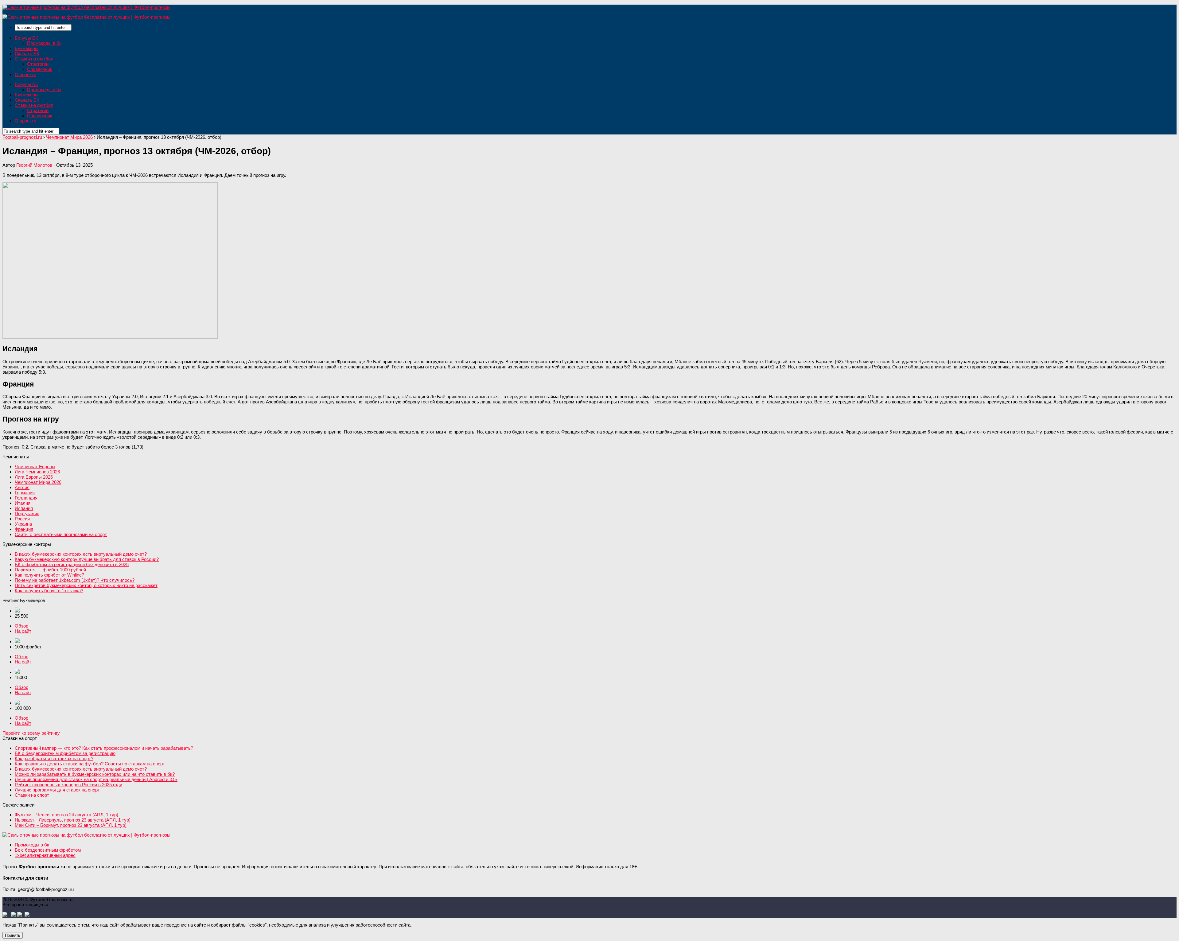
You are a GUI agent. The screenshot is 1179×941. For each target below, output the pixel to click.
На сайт (23, 631)
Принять (12, 935)
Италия (22, 503)
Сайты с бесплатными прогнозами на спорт (61, 534)
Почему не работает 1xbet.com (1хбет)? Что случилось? (74, 580)
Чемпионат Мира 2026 (38, 482)
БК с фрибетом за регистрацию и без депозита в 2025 (72, 564)
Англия (22, 487)
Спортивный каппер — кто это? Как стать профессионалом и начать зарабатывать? (104, 748)
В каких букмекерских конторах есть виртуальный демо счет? (81, 554)
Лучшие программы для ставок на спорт (57, 789)
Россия (22, 518)
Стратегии (38, 64)
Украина (23, 524)
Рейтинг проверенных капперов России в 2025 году (68, 784)
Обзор (21, 625)
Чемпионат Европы (35, 466)
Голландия (26, 497)
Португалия (27, 513)
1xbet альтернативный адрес (45, 855)
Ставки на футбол (34, 58)
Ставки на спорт (32, 795)
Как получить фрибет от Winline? (49, 574)
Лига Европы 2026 (34, 477)
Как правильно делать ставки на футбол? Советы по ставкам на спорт (90, 763)
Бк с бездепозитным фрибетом (48, 850)
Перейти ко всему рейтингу (31, 733)
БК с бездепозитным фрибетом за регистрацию (65, 753)
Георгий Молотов (34, 165)
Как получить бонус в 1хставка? (49, 590)
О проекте (25, 74)
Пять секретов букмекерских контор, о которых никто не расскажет (86, 585)
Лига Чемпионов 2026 (37, 471)
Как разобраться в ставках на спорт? (54, 758)
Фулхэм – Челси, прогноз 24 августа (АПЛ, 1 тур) (66, 814)
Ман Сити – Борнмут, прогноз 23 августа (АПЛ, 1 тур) (70, 825)
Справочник (39, 69)
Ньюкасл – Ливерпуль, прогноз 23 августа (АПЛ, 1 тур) (72, 819)
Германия (25, 492)
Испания (24, 508)
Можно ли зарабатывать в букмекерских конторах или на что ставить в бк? (95, 774)
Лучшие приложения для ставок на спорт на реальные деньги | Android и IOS (96, 779)
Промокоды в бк (44, 43)
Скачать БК (27, 53)
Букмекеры (26, 48)
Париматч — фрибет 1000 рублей (50, 569)
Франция (24, 529)
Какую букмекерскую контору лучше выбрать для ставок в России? (87, 559)
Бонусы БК (26, 38)
